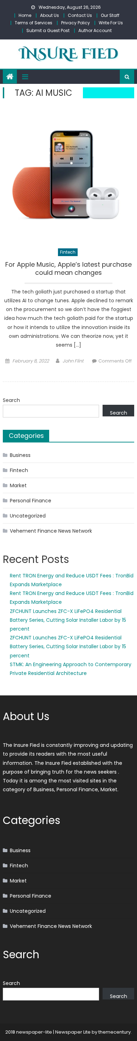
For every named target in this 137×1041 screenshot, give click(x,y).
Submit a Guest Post (48, 30)
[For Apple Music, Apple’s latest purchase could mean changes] (68, 175)
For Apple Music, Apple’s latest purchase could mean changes (68, 268)
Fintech (68, 252)
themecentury (114, 1032)
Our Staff (110, 15)
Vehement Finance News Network (51, 530)
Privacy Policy (75, 23)
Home (25, 15)
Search (11, 400)
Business (20, 455)
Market (18, 485)
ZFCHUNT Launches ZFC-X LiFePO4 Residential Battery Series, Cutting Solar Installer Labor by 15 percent (68, 620)
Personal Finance (30, 500)
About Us (49, 15)
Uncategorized (28, 515)
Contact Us (80, 15)
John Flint (73, 361)
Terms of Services (33, 23)
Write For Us (111, 23)
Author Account (95, 30)
